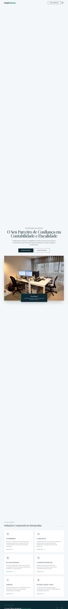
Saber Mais (9, 549)
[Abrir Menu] (62, 2)
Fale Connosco (54, 2)
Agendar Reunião (26, 250)
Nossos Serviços (42, 250)
